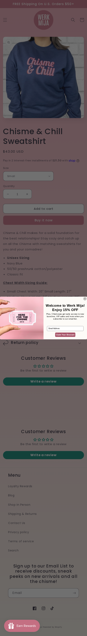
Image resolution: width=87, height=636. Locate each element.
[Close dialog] (85, 298)
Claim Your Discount (65, 335)
